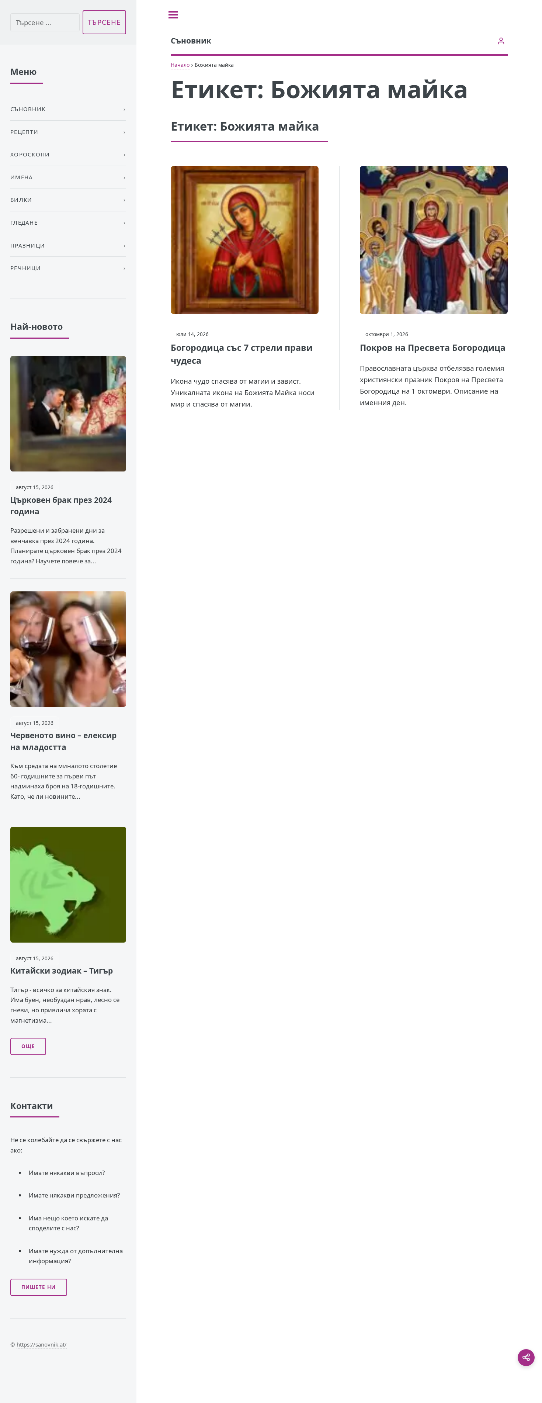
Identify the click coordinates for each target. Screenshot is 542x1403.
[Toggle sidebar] (173, 14)
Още (28, 1046)
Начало (180, 64)
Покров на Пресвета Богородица (432, 347)
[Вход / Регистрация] (500, 40)
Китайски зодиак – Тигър (61, 970)
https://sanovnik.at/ (42, 1344)
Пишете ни (38, 1287)
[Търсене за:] (45, 22)
